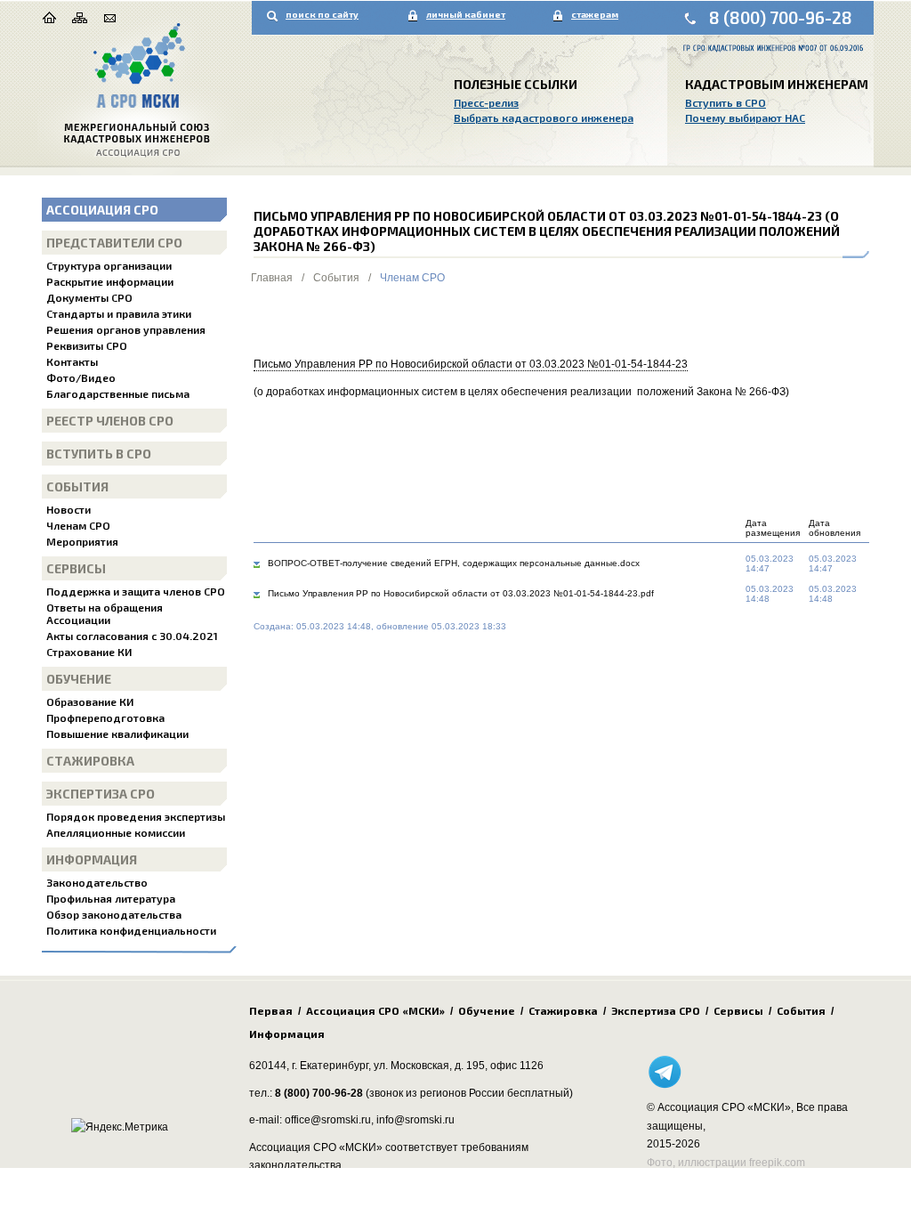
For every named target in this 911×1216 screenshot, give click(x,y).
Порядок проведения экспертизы (135, 816)
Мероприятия (82, 541)
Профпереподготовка (105, 717)
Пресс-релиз (486, 102)
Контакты (72, 361)
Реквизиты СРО (86, 345)
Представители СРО (114, 242)
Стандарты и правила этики (118, 313)
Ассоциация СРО (102, 209)
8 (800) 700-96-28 (780, 17)
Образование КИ (89, 701)
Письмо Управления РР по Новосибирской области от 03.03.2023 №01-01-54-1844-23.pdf (461, 593)
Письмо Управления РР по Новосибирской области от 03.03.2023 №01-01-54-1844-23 (471, 364)
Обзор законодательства (113, 914)
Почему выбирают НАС (745, 117)
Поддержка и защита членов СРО (135, 591)
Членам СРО (78, 525)
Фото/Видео (81, 377)
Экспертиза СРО (100, 793)
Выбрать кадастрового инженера (543, 117)
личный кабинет (465, 14)
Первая (271, 1010)
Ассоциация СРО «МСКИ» (375, 1010)
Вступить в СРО (725, 102)
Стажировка (90, 760)
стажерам (594, 14)
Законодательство (97, 882)
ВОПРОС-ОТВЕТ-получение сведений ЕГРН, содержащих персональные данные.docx (454, 563)
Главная (272, 278)
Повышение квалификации (117, 733)
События (77, 486)
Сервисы (76, 568)
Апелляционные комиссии (115, 832)
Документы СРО (89, 297)
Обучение (78, 678)
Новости (68, 509)
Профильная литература (110, 898)
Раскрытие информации (109, 281)
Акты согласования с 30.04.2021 (132, 635)
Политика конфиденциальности (131, 930)
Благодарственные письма (117, 393)
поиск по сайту (322, 14)
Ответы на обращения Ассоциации (104, 613)
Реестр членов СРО (109, 420)
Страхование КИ (89, 651)
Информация (91, 859)
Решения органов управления (126, 329)
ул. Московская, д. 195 (429, 1065)
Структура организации (109, 265)
